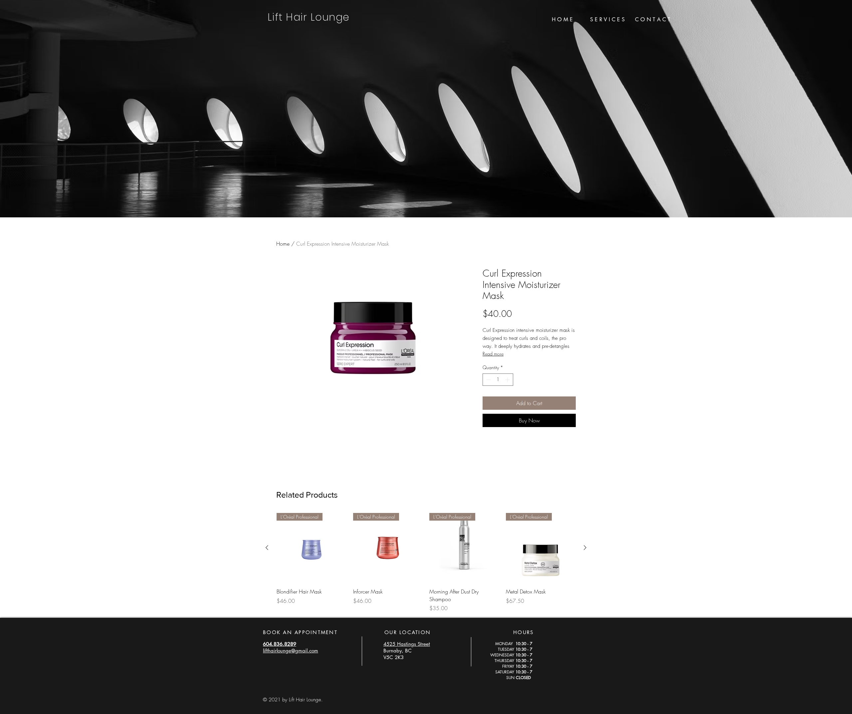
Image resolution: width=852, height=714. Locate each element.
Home (283, 243)
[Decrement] (488, 379)
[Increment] (508, 379)
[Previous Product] (267, 548)
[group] (426, 562)
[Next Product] (585, 548)
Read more (493, 354)
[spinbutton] (498, 379)
